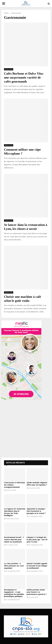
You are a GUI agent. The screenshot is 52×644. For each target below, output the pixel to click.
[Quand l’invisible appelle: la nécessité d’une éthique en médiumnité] (37, 556)
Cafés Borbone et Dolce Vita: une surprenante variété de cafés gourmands (24, 77)
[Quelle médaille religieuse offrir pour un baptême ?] (37, 475)
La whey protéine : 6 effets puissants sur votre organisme (14, 566)
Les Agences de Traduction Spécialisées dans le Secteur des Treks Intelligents (14, 512)
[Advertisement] (26, 429)
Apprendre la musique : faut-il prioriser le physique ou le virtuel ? (36, 511)
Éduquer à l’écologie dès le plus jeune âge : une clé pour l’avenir (37, 539)
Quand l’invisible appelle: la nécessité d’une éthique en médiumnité (37, 566)
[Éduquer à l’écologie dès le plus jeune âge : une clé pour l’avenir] (37, 530)
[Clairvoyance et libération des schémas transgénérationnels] (14, 475)
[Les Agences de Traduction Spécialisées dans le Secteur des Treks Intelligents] (14, 501)
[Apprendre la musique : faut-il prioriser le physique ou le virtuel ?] (37, 501)
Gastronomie (9, 69)
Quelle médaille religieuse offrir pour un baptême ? (37, 484)
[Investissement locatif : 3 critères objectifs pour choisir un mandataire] (14, 530)
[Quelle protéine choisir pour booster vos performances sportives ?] (37, 582)
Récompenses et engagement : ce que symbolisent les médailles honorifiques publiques (14, 593)
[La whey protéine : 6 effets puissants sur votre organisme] (14, 556)
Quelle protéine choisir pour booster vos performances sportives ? (37, 592)
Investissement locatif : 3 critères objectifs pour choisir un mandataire (14, 539)
